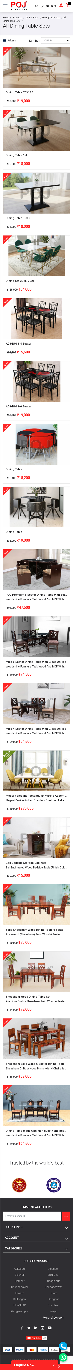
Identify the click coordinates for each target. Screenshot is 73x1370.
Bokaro (19, 1293)
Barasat (20, 1281)
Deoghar (53, 1299)
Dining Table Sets (51, 17)
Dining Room (32, 17)
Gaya (53, 1311)
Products (17, 17)
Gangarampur (19, 1311)
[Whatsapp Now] (63, 1357)
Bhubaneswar (19, 1287)
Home (6, 17)
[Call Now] (63, 1346)
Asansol (53, 1268)
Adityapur (20, 1268)
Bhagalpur (53, 1281)
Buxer (53, 1293)
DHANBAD (19, 1305)
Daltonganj (19, 1299)
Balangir (20, 1274)
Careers (51, 5)
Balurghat (53, 1274)
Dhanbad (53, 1305)
